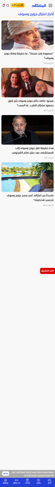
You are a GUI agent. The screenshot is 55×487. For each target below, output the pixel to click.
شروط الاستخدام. (30, 475)
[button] (27, 42)
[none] (27, 14)
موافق (5, 473)
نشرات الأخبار (16, 5)
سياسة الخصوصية (44, 475)
